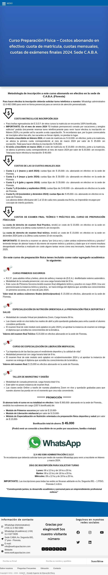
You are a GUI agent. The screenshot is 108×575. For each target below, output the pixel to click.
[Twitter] (78, 542)
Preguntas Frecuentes (26, 568)
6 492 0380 (41, 454)
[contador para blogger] (53, 550)
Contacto (57, 568)
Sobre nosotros (6, 568)
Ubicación (45, 568)
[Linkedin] (90, 542)
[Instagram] (90, 532)
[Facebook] (78, 532)
